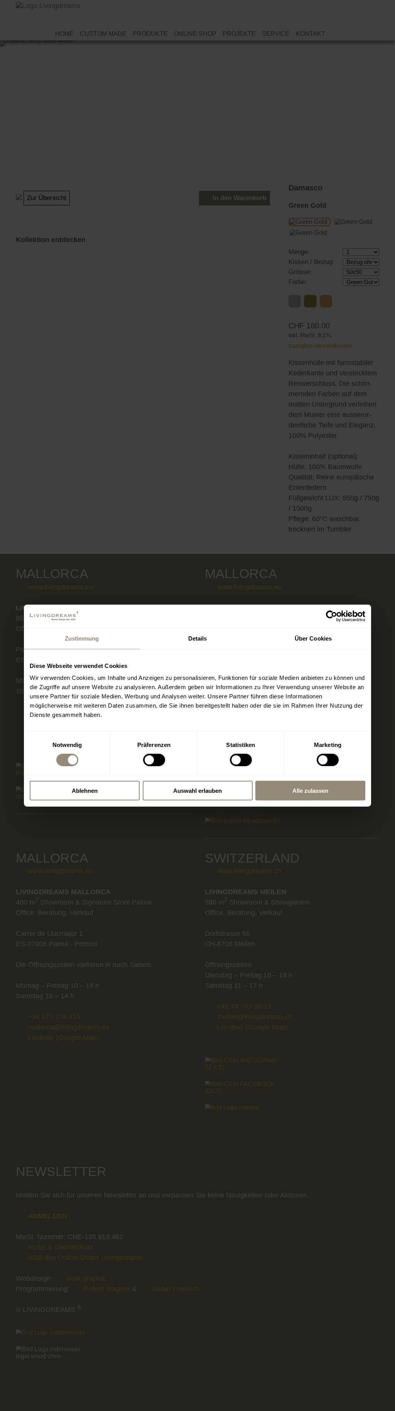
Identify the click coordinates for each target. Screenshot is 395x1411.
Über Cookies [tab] (313, 638)
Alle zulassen (310, 790)
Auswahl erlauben (197, 790)
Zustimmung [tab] (82, 638)
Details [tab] (197, 638)
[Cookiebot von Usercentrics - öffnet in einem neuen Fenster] (331, 616)
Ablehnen (85, 790)
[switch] (154, 759)
